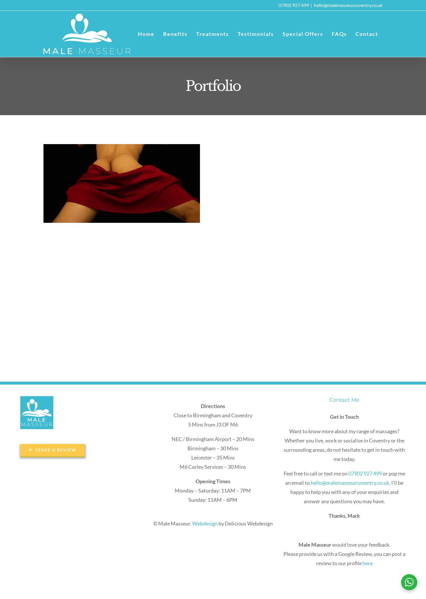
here (368, 563)
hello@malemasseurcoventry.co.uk (348, 5)
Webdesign (205, 523)
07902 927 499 (293, 5)
